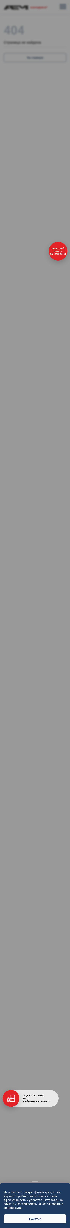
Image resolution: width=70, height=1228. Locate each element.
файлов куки (13, 1208)
